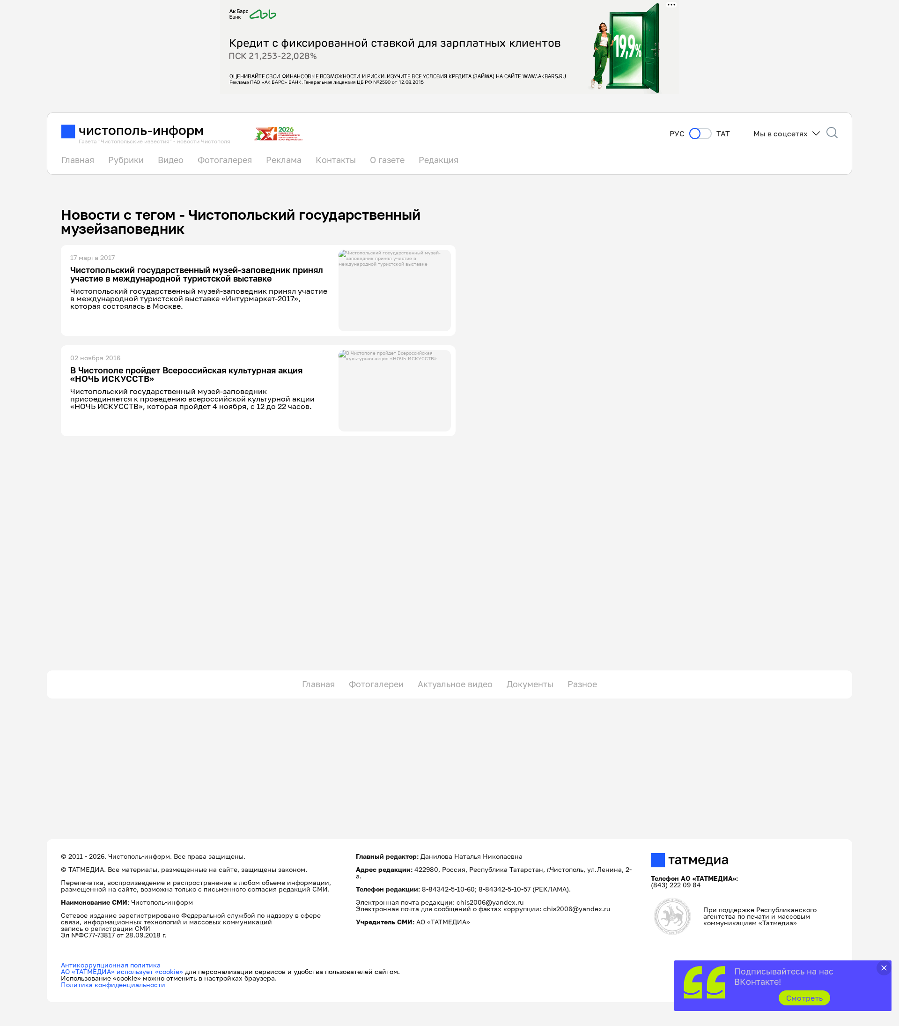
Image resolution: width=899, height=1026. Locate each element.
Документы (530, 684)
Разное (582, 684)
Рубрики (126, 160)
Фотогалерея (225, 160)
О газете (387, 160)
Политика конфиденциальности (113, 985)
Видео (171, 160)
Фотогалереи (376, 684)
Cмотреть (804, 998)
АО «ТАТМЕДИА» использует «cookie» (122, 971)
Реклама (284, 160)
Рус (677, 133)
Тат (723, 133)
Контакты (336, 160)
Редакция (438, 160)
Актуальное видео (455, 684)
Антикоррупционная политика (111, 965)
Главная (77, 160)
